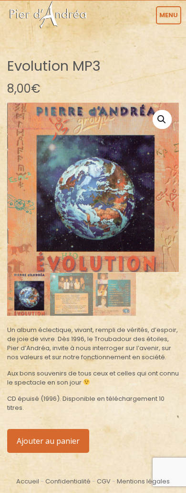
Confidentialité (68, 481)
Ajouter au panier (48, 441)
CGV (104, 481)
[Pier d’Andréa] (47, 14)
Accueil (27, 481)
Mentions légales (143, 481)
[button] (162, 119)
